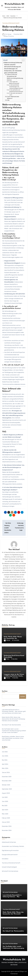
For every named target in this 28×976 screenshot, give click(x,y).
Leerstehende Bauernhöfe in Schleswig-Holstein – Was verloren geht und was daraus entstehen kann (14, 711)
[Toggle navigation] (2, 6)
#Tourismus (11, 36)
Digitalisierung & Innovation (10, 850)
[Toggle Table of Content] (22, 60)
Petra (7, 659)
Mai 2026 (4, 760)
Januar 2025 (6, 822)
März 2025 (5, 814)
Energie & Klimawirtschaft (10, 854)
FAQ (8, 100)
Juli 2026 (5, 752)
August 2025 (6, 793)
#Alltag (5, 36)
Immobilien (5, 858)
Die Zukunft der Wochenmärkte (11, 725)
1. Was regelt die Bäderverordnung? (14, 82)
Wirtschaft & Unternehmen (10, 871)
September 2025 (7, 789)
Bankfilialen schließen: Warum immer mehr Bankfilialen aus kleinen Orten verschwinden (13, 738)
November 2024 (7, 830)
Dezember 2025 (6, 776)
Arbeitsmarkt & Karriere (9, 842)
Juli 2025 (5, 797)
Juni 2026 (5, 756)
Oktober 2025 (6, 785)
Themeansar (14, 973)
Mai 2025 (4, 805)
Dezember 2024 (7, 826)
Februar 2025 (6, 818)
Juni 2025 (5, 801)
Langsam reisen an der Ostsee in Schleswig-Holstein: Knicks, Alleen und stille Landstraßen (14, 676)
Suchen (5, 691)
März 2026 (5, 768)
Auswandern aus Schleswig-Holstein (13, 846)
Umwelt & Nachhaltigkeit (9, 867)
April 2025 (5, 809)
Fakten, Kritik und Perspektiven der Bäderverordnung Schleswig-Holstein (15, 77)
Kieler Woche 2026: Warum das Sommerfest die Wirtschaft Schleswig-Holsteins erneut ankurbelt (13, 719)
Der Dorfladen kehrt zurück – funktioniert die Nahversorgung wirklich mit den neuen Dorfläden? (14, 730)
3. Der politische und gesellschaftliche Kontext (16, 90)
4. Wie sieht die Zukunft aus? (15, 94)
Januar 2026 (6, 772)
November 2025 (6, 780)
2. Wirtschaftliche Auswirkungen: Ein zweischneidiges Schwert (16, 86)
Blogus (22, 971)
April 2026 (5, 764)
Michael (9, 34)
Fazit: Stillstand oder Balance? (13, 97)
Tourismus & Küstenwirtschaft (10, 23)
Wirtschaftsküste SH (14, 4)
